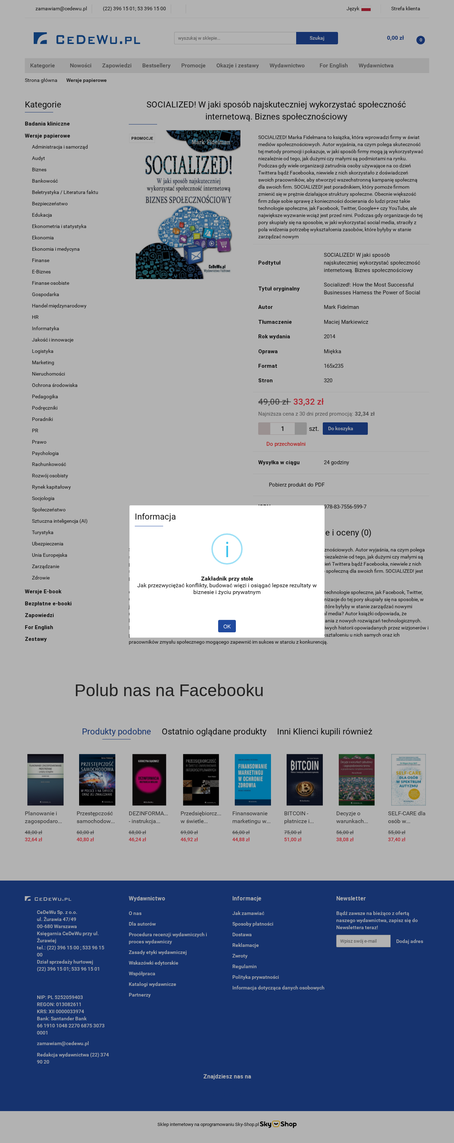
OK (227, 626)
